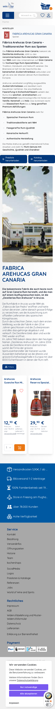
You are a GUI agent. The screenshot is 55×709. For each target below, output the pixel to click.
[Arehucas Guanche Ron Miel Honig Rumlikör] (14, 414)
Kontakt (11, 534)
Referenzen (13, 582)
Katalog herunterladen (40, 159)
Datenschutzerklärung (27, 680)
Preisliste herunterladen (12, 159)
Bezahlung (12, 539)
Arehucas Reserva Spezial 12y (39, 383)
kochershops (14, 562)
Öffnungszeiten (15, 548)
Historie (11, 553)
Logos (10, 573)
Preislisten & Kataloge (19, 578)
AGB (9, 610)
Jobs (10, 587)
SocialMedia (13, 568)
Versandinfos (14, 543)
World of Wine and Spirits (20, 592)
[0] (45, 6)
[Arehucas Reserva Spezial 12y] (40, 414)
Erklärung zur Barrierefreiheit (22, 634)
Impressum (13, 605)
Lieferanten (13, 628)
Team (10, 558)
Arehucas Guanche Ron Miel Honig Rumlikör (14, 383)
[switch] (48, 704)
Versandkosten (10, 433)
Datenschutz (14, 623)
